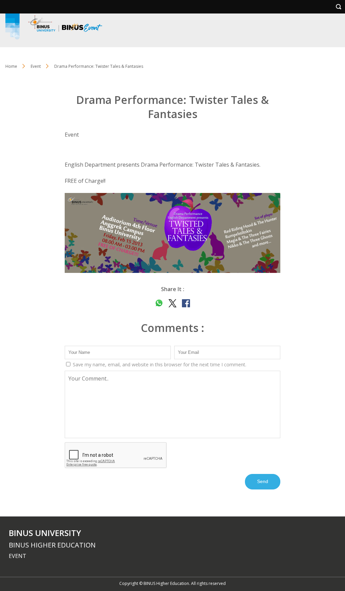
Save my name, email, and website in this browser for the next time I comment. (158, 364)
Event (36, 66)
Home (11, 66)
